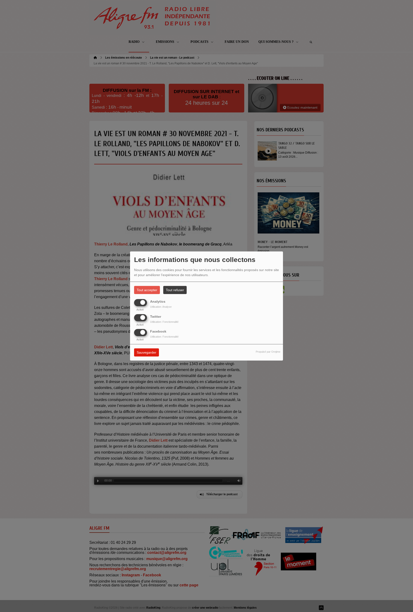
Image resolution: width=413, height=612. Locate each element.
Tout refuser (175, 290)
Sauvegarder (146, 352)
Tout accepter (147, 290)
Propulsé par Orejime (268, 351)
